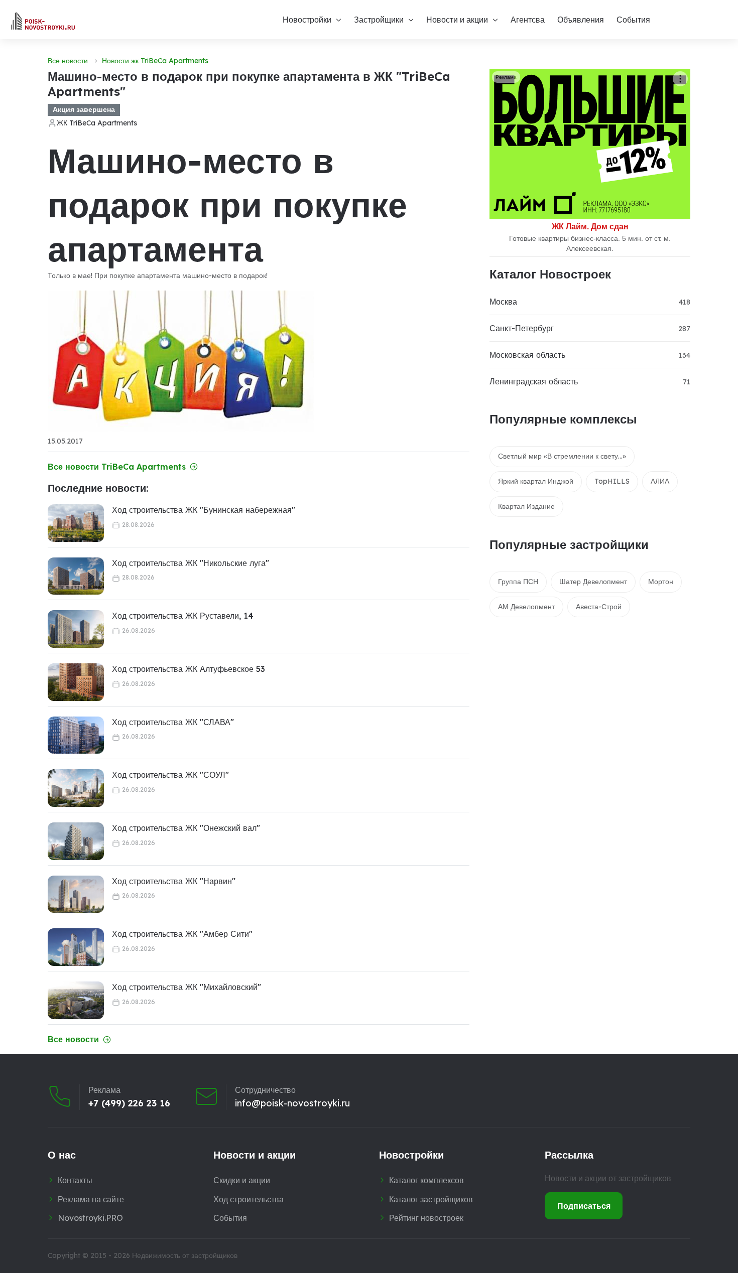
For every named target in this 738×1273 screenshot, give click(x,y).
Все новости (68, 60)
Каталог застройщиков (431, 1199)
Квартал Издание (526, 506)
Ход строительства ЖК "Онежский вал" (186, 828)
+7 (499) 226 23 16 (129, 1103)
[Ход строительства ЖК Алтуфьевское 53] (76, 682)
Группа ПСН (518, 581)
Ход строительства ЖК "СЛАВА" (173, 722)
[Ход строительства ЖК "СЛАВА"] (76, 735)
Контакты (75, 1180)
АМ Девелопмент (526, 606)
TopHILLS (612, 481)
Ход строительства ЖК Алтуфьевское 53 (188, 669)
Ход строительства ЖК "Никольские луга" (190, 563)
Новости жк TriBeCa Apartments (155, 60)
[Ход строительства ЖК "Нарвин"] (76, 894)
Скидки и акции (241, 1180)
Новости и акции (457, 20)
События (633, 20)
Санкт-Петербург (521, 328)
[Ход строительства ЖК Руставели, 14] (76, 629)
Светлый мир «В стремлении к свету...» (562, 456)
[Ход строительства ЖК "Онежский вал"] (76, 841)
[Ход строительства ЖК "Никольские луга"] (76, 576)
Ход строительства (248, 1199)
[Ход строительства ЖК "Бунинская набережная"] (76, 523)
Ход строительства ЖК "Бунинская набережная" (203, 510)
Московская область (527, 355)
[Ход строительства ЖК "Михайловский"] (76, 1000)
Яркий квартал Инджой (535, 481)
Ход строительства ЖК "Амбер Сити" (182, 934)
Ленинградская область (533, 381)
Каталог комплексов (426, 1180)
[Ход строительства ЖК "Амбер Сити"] (76, 947)
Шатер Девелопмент (593, 581)
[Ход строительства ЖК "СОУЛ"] (76, 788)
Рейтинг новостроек (426, 1218)
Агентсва (528, 20)
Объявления (580, 20)
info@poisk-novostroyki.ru (292, 1103)
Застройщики (379, 20)
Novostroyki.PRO (90, 1218)
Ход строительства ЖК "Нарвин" (173, 881)
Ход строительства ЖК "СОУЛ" (170, 775)
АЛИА (660, 481)
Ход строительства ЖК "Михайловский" (186, 987)
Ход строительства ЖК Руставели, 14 (183, 616)
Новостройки (307, 20)
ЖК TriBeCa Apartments (97, 122)
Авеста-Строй (599, 606)
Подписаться (583, 1206)
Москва (503, 302)
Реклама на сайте (91, 1199)
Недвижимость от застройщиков (184, 1255)
